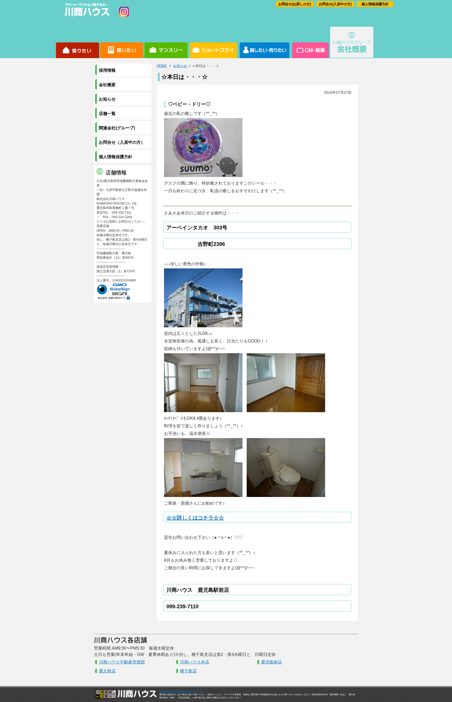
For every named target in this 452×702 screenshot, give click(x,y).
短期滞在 (166, 42)
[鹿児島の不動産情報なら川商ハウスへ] (86, 17)
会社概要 (351, 42)
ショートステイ (213, 42)
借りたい (77, 42)
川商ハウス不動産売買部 (122, 662)
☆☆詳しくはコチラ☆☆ (195, 518)
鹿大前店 (107, 671)
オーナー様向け (264, 42)
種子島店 (188, 671)
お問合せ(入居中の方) (335, 4)
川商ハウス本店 (194, 662)
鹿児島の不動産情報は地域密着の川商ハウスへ (181, 691)
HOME (162, 66)
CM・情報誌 (310, 42)
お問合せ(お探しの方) (294, 4)
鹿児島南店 (271, 662)
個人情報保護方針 (375, 4)
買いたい (121, 42)
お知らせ (180, 66)
